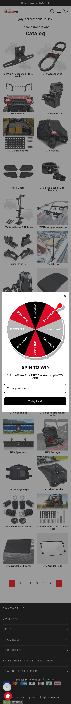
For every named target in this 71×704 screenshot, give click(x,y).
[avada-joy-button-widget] (8, 696)
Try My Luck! (35, 401)
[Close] (65, 296)
